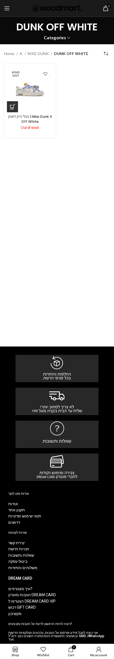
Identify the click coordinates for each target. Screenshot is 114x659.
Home (9, 53)
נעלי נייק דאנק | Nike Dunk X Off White (30, 119)
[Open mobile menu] (6, 8)
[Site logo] (57, 8)
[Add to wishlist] (45, 74)
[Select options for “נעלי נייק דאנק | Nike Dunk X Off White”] (12, 106)
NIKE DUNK (39, 53)
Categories (55, 38)
